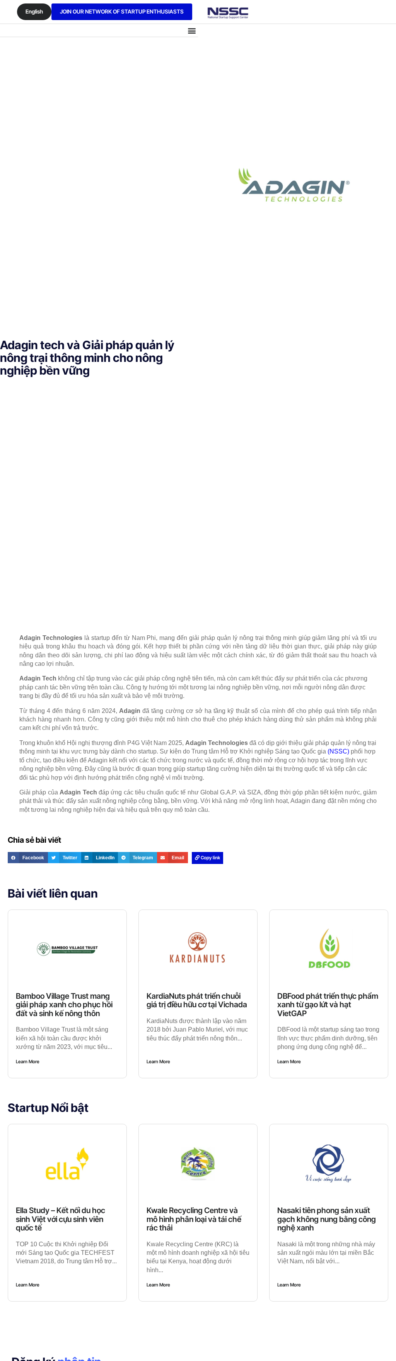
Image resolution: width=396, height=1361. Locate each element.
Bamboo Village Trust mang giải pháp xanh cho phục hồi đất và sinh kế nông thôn (64, 1005)
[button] (191, 30)
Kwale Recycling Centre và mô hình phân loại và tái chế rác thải (194, 1219)
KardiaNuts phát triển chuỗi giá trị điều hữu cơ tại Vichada (197, 1000)
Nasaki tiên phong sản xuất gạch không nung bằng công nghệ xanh (326, 1219)
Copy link (210, 857)
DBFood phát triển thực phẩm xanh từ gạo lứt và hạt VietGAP (327, 1005)
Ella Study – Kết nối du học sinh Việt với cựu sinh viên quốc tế (60, 1219)
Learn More (27, 1061)
